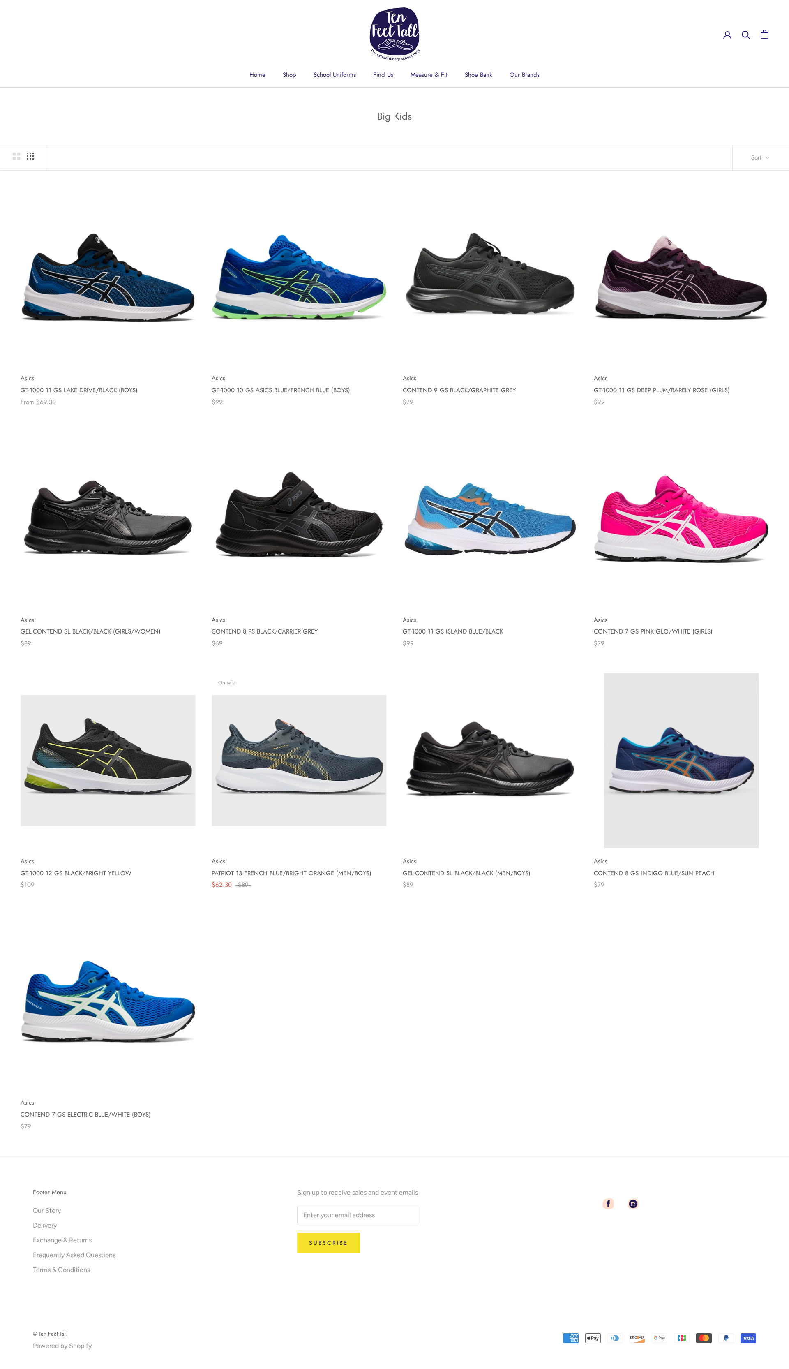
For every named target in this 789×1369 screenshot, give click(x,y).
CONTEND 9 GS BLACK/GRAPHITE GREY (459, 390)
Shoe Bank (478, 74)
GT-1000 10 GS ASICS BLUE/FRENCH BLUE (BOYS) (281, 390)
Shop (289, 74)
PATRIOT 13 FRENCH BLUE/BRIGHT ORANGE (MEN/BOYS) (291, 873)
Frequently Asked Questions (74, 1255)
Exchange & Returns (62, 1240)
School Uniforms (335, 74)
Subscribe (328, 1243)
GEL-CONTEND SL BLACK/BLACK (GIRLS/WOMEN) (91, 631)
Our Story (47, 1210)
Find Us (383, 74)
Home (257, 74)
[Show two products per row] (16, 156)
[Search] (746, 34)
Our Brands (525, 74)
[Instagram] (633, 1204)
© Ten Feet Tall (50, 1334)
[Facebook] (608, 1204)
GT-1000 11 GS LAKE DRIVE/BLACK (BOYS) (79, 390)
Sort (757, 157)
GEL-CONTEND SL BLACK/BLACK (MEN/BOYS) (467, 873)
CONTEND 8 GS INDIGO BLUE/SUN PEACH (654, 873)
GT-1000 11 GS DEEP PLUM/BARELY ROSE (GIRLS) (662, 390)
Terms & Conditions (61, 1270)
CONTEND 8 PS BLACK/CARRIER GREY (265, 631)
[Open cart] (764, 34)
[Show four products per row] (30, 156)
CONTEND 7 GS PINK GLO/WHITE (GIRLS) (653, 631)
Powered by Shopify (62, 1346)
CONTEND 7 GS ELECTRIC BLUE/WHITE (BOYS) (86, 1114)
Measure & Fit (429, 74)
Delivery (45, 1225)
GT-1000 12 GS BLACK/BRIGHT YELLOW (76, 873)
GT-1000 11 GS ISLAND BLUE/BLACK (453, 631)
